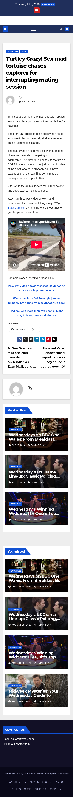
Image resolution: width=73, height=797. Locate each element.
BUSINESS (40, 789)
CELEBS (16, 789)
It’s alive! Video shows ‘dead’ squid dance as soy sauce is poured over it (53, 357)
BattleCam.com (17, 207)
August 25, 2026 (22, 586)
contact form (23, 744)
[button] (61, 29)
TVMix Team (37, 445)
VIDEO (24, 51)
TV (25, 782)
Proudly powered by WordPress (19, 773)
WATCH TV (14, 782)
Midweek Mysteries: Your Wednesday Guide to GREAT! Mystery (33, 695)
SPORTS (46, 782)
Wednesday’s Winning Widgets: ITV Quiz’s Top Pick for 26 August (32, 513)
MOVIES (34, 782)
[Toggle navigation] (33, 29)
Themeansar (62, 773)
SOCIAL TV (55, 789)
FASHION (59, 782)
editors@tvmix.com (22, 739)
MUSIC (27, 789)
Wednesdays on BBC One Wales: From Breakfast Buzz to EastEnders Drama (35, 439)
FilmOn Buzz (12, 51)
